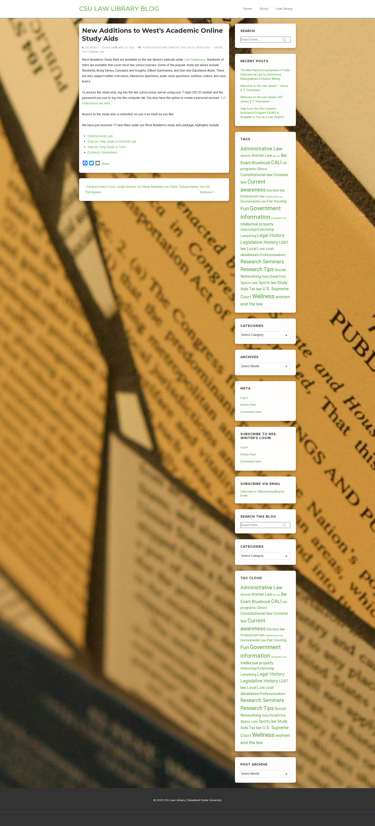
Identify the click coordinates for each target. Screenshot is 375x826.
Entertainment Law (274, 196)
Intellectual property (256, 224)
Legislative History (259, 242)
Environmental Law (253, 201)
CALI (276, 162)
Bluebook (261, 162)
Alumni (245, 156)
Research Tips (257, 269)
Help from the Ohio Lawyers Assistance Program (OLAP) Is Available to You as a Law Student (262, 113)
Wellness (263, 296)
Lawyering (248, 236)
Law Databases (194, 59)
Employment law (252, 196)
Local (251, 248)
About (264, 9)
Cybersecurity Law (101, 136)
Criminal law (96, 52)
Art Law (276, 156)
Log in (244, 397)
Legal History (270, 235)
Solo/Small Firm (274, 277)
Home (247, 9)
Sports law (268, 282)
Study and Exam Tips (167, 47)
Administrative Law (261, 149)
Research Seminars (262, 261)
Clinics (262, 169)
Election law (275, 190)
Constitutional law (256, 174)
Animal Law (261, 155)
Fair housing (277, 201)
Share (105, 164)
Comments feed (250, 412)
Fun (244, 208)
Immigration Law (279, 218)
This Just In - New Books (195, 47)
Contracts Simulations (102, 152)
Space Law (249, 283)
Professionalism (273, 255)
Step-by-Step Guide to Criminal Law (112, 141)
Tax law (255, 289)
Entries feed (248, 404)
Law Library (284, 9)
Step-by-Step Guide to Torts (107, 147)
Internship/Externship (257, 230)
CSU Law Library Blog (119, 8)
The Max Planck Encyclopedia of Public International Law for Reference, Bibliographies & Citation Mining (265, 74)
